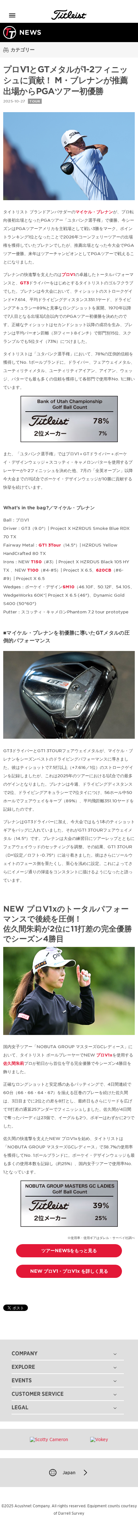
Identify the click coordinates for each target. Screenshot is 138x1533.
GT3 (24, 283)
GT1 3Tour (50, 545)
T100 (33, 570)
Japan (69, 1472)
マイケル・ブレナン (94, 211)
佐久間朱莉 (13, 1063)
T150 (36, 561)
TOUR (35, 101)
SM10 (68, 586)
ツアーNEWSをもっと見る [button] (69, 1250)
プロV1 (68, 274)
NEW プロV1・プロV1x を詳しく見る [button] (69, 1271)
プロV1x (104, 1055)
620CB (103, 570)
